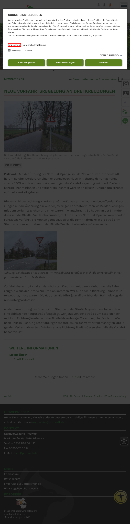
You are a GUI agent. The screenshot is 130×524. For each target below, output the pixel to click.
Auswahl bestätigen (65, 62)
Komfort (28, 51)
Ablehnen (103, 62)
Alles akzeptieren (26, 62)
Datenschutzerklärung (34, 45)
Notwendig (16, 51)
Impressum (14, 45)
